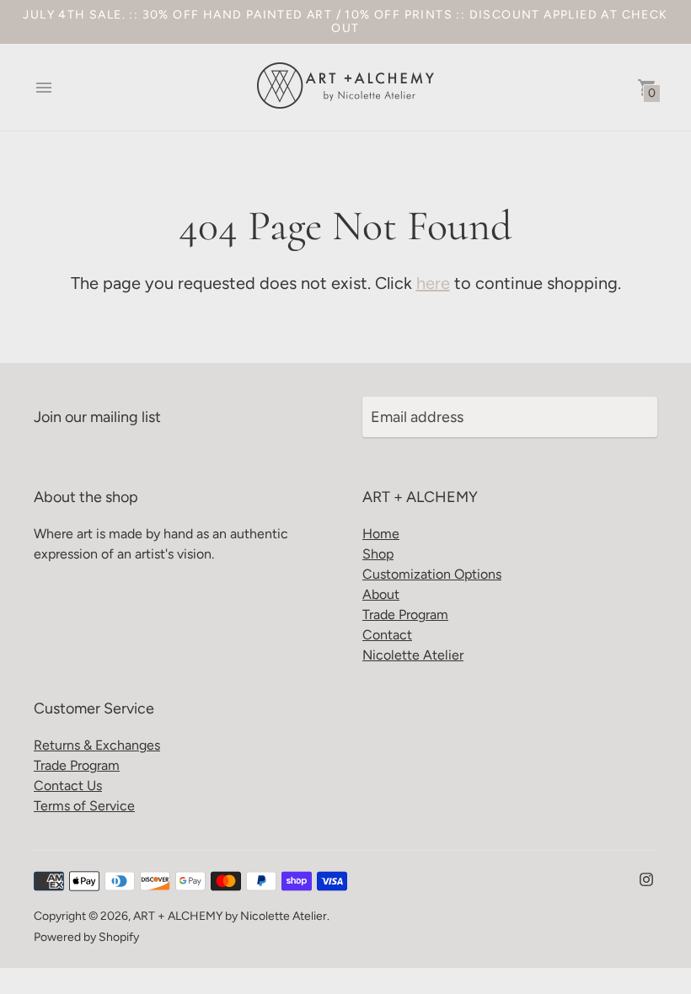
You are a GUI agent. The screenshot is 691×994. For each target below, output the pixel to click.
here (433, 283)
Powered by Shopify (86, 937)
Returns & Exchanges (97, 745)
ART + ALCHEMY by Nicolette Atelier (230, 916)
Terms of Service (84, 806)
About (380, 594)
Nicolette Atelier (412, 655)
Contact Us (68, 786)
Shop (378, 554)
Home (380, 534)
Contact (387, 635)
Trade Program (405, 615)
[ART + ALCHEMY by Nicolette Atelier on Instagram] (646, 877)
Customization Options (431, 574)
